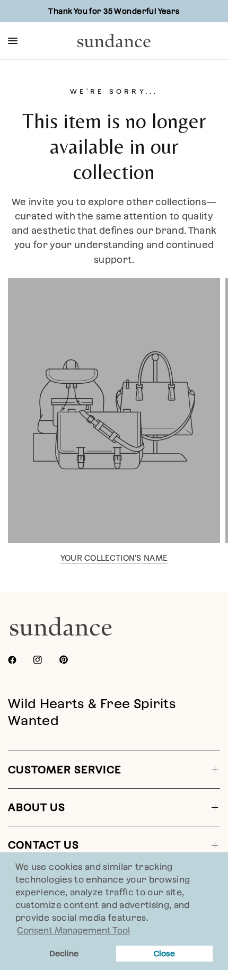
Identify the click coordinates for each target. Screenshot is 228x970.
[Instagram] (45, 660)
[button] (152, 919)
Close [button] (164, 953)
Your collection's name (114, 557)
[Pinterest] (71, 660)
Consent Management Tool (73, 930)
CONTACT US (43, 845)
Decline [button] (63, 953)
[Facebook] (19, 660)
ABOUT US (36, 807)
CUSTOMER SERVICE (64, 769)
